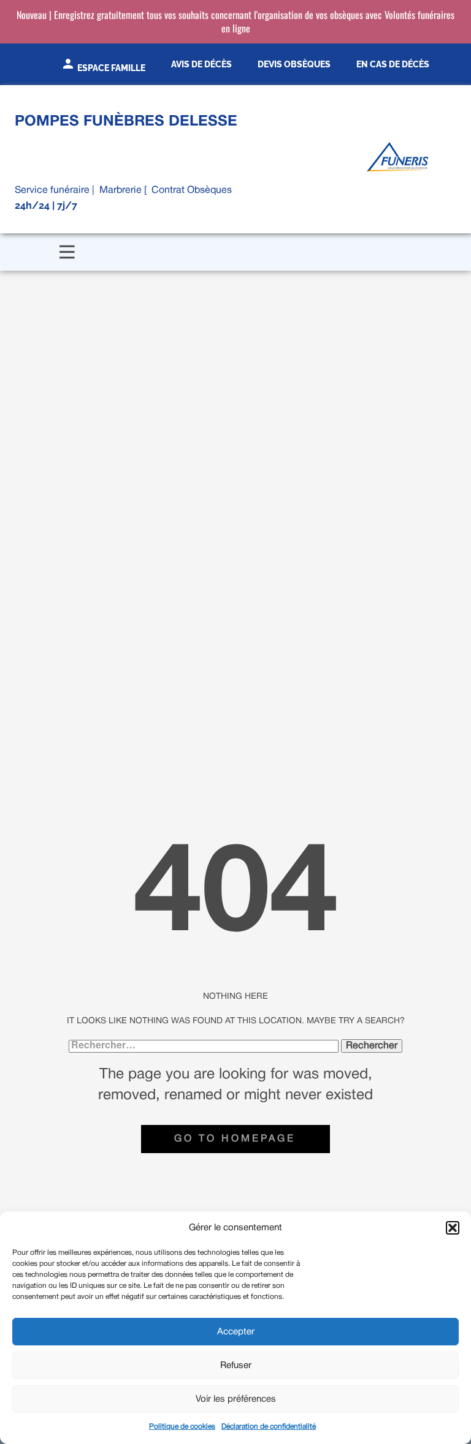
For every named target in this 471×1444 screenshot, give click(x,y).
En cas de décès (392, 64)
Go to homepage (235, 1139)
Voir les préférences (236, 1399)
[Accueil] (397, 156)
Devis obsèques (294, 64)
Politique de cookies (182, 1426)
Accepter (236, 1332)
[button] (452, 1228)
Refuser (235, 1365)
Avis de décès (201, 64)
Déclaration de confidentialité (268, 1426)
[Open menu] (67, 252)
